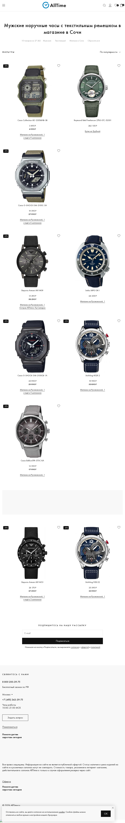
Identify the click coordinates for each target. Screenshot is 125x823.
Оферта (6, 781)
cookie (62, 812)
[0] (115, 5)
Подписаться (62, 641)
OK (106, 813)
